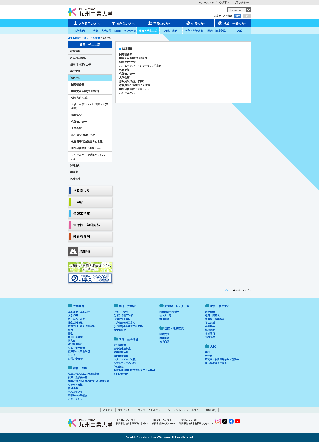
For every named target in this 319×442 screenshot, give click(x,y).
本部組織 (164, 319)
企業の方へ (198, 23)
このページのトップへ (240, 290)
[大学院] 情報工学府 (124, 322)
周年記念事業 (75, 337)
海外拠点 (164, 337)
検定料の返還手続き (216, 363)
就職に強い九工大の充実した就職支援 (88, 381)
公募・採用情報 (76, 348)
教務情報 (75, 51)
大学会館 (124, 77)
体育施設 (124, 69)
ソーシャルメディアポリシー (185, 410)
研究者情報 (120, 345)
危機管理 (75, 178)
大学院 (208, 355)
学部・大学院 (127, 306)
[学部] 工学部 (121, 311)
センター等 (165, 315)
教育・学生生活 (148, 30)
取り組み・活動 (76, 319)
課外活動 (75, 165)
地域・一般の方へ (235, 23)
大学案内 (79, 30)
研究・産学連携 (194, 30)
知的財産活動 (121, 355)
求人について (75, 391)
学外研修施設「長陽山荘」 (134, 89)
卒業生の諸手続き (77, 395)
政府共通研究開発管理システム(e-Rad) (134, 370)
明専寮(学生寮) (128, 61)
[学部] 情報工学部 (123, 315)
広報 (70, 329)
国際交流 (164, 334)
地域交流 (164, 341)
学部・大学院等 (102, 30)
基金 (70, 333)
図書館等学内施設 (169, 311)
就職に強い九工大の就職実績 (83, 373)
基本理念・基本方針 (79, 311)
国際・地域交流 (216, 30)
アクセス (107, 410)
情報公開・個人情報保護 (81, 326)
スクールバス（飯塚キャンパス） (88, 156)
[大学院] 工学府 (122, 319)
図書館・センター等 (176, 306)
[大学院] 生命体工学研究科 (128, 326)
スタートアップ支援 (125, 359)
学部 (207, 352)
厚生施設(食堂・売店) (131, 81)
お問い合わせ (241, 2)
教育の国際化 (78, 57)
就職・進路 (170, 30)
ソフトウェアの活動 (125, 363)
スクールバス (127, 92)
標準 (237, 15)
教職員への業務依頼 (79, 351)
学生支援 (75, 71)
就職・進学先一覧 (77, 377)
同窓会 (71, 340)
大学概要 (73, 315)
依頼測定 (119, 366)
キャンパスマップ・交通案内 (212, 2)
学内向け (211, 410)
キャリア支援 (75, 384)
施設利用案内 (75, 344)
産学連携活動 (121, 352)
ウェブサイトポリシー (150, 410)
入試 (239, 30)
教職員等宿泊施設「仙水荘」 (136, 85)
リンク (71, 355)
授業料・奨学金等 (80, 64)
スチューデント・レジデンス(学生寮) (140, 65)
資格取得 (73, 388)
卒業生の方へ (162, 23)
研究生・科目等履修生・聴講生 (222, 359)
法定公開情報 (75, 322)
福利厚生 (75, 77)
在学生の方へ (126, 23)
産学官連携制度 (122, 348)
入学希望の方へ (89, 23)
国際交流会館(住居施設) (133, 58)
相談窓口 (75, 171)
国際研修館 (125, 54)
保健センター (127, 73)
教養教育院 (120, 329)
